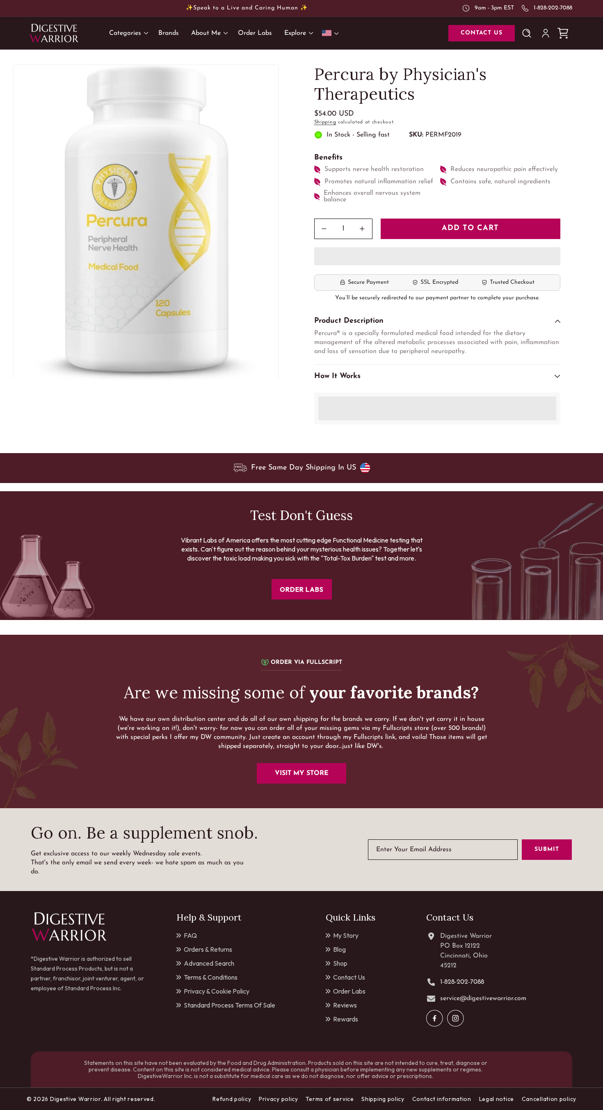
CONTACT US (481, 33)
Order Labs (349, 991)
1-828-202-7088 (553, 8)
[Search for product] (528, 33)
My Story (346, 935)
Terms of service (330, 1099)
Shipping (325, 122)
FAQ (190, 935)
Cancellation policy (549, 1099)
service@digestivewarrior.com (483, 998)
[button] (437, 256)
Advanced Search (209, 963)
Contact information (441, 1099)
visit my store (302, 773)
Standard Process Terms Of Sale (229, 1005)
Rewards (345, 1019)
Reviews (345, 1005)
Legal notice (496, 1099)
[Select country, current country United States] (332, 33)
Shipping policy (382, 1099)
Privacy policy (278, 1099)
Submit (546, 850)
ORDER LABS (302, 589)
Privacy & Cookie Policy (216, 991)
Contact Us (349, 977)
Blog (339, 949)
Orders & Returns (208, 949)
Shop (340, 963)
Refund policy (231, 1099)
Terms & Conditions (211, 977)
